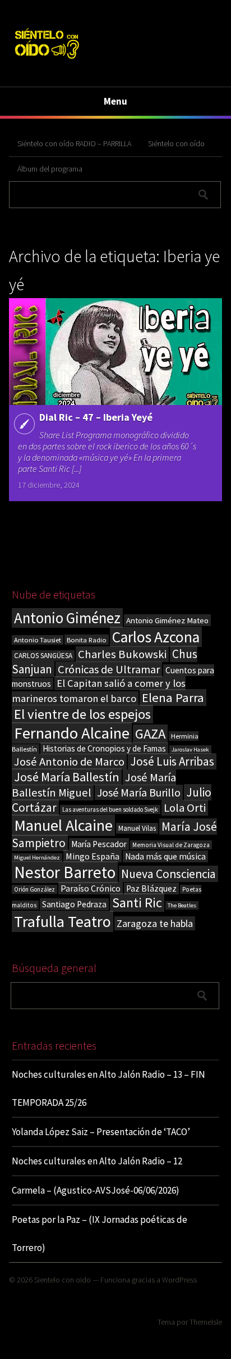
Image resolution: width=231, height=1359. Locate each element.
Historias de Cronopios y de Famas (104, 748)
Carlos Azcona (156, 636)
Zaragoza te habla (155, 923)
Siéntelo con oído (176, 143)
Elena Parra (173, 697)
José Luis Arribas (172, 761)
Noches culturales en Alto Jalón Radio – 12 (97, 1161)
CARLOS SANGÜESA (43, 655)
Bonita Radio (87, 639)
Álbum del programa (49, 169)
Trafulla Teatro (62, 921)
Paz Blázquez (151, 888)
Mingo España (92, 856)
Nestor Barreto (65, 872)
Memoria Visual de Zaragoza (171, 845)
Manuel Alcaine (63, 825)
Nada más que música (165, 856)
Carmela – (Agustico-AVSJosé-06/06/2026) (95, 1190)
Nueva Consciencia (168, 873)
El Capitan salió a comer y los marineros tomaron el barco (99, 691)
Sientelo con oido (62, 1280)
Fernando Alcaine (72, 733)
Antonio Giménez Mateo (167, 620)
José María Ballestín (66, 777)
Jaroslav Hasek (190, 749)
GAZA (150, 733)
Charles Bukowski (122, 654)
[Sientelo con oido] (46, 60)
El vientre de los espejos (82, 714)
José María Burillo (139, 792)
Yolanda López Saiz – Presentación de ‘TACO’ (101, 1132)
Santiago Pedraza (74, 904)
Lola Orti (185, 807)
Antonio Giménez (67, 618)
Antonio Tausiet (37, 640)
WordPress (179, 1280)
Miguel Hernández (37, 857)
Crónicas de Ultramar (109, 669)
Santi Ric (137, 902)
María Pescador (99, 844)
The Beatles (182, 905)
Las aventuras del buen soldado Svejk (110, 809)
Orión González (34, 889)
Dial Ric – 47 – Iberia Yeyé (96, 417)
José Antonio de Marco (69, 761)
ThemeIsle (206, 1322)
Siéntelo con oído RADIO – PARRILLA (74, 143)
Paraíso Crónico (91, 888)
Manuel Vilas (137, 828)
